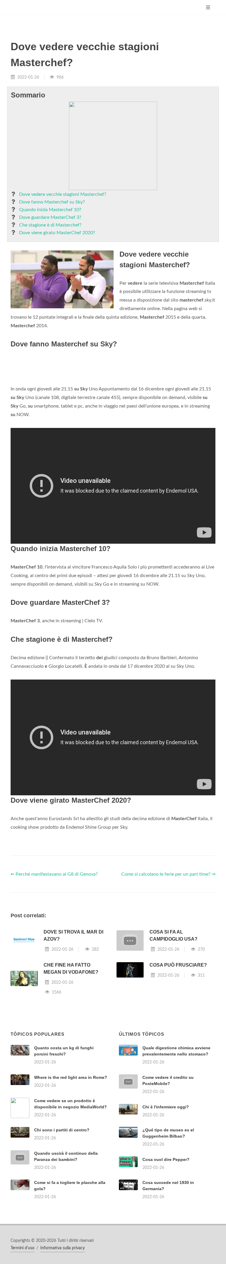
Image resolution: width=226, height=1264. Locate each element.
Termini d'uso (22, 1248)
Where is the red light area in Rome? (70, 1077)
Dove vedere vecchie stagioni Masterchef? (62, 194)
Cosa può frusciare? (178, 964)
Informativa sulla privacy (62, 1248)
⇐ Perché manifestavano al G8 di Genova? (54, 874)
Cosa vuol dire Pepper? (166, 1159)
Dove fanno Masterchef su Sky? (52, 202)
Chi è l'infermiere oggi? (165, 1107)
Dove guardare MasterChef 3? (50, 217)
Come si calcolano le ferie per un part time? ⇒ (168, 874)
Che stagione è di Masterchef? (50, 225)
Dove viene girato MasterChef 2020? (57, 232)
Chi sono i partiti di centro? (61, 1130)
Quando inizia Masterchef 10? (50, 209)
